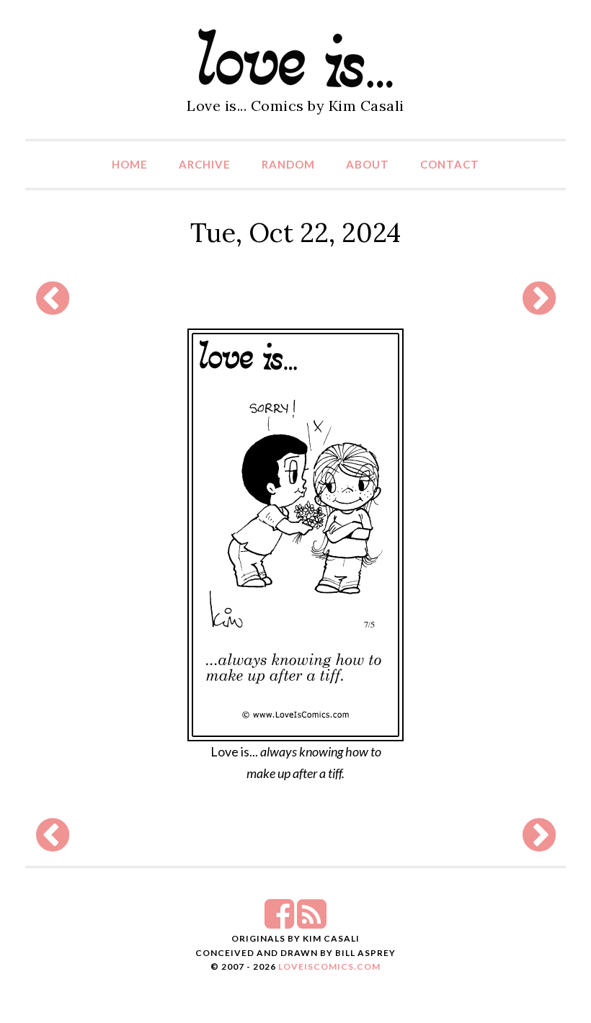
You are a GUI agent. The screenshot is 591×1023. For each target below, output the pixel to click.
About (367, 164)
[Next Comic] (539, 307)
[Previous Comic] (52, 307)
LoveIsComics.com (329, 966)
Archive (205, 164)
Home (130, 164)
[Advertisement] (292, 298)
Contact (449, 164)
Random (288, 164)
